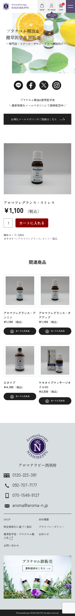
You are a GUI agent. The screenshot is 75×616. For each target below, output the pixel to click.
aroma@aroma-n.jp (30, 505)
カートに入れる (32, 223)
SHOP (7, 519)
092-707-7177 (24, 485)
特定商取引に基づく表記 (18, 527)
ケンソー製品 (50, 238)
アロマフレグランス (29, 238)
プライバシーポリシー (51, 527)
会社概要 (44, 519)
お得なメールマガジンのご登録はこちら (34, 119)
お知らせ (44, 534)
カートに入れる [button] (23, 330)
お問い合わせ (11, 545)
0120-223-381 (24, 474)
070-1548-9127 (25, 495)
